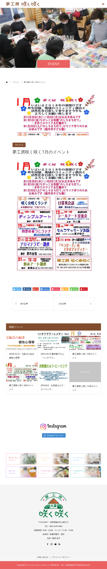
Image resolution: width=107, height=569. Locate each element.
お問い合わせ (42, 557)
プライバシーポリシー (61, 557)
